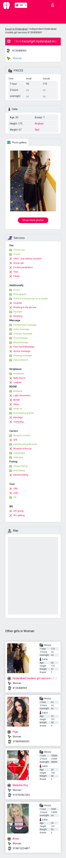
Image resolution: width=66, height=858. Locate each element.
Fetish (16, 276)
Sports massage (21, 351)
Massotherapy (20, 342)
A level (16, 254)
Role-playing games (23, 413)
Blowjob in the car (22, 448)
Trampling (18, 421)
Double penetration (23, 267)
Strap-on (17, 408)
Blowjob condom (22, 435)
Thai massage (20, 338)
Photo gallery (19, 142)
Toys (15, 271)
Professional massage (24, 325)
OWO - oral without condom (27, 258)
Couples (17, 303)
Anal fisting (19, 470)
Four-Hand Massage (23, 346)
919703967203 (21, 794)
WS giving (18, 511)
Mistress (17, 391)
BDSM (16, 400)
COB (15, 493)
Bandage (18, 417)
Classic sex (19, 249)
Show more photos (33, 220)
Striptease (18, 373)
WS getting (19, 515)
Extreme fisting (20, 475)
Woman (17, 58)
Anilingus (18, 457)
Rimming (17, 316)
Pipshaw (17, 311)
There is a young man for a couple (30, 298)
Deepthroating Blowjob (25, 444)
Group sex (18, 263)
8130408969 (19, 50)
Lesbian (17, 382)
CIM (15, 488)
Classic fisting (20, 466)
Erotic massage (21, 329)
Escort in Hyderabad (16, 29)
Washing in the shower (24, 307)
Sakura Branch (20, 360)
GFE (15, 439)
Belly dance (19, 378)
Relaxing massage (22, 355)
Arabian (39, 123)
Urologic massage (22, 333)
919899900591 (21, 741)
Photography (19, 294)
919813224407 (21, 848)
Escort (16, 289)
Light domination (22, 395)
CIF (15, 497)
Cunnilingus (19, 453)
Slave (16, 404)
